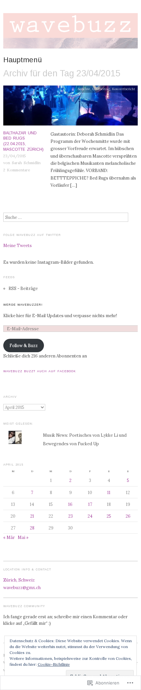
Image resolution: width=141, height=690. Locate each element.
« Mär (9, 537)
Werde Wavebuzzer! (23, 304)
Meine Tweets (17, 245)
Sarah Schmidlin (26, 162)
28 (32, 527)
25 (109, 516)
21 (32, 516)
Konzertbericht (123, 89)
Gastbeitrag (101, 89)
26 (128, 516)
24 (90, 516)
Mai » (23, 537)
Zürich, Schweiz (19, 580)
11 (109, 492)
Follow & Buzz (24, 345)
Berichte (84, 89)
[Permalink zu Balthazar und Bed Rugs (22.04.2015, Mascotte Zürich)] (70, 107)
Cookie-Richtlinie (54, 664)
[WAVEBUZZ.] (70, 33)
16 (70, 504)
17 (90, 504)
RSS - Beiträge (23, 288)
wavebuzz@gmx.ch (22, 587)
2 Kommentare (16, 169)
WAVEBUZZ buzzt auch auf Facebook (39, 371)
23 (70, 516)
